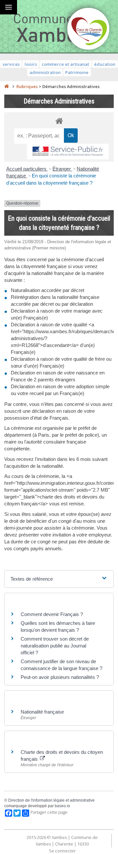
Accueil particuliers (27, 169)
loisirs (31, 64)
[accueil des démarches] (59, 121)
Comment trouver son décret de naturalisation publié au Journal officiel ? (55, 645)
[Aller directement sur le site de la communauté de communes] (88, 29)
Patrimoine (76, 72)
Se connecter (62, 851)
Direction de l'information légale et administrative (51, 800)
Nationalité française (42, 712)
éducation (104, 64)
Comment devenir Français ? (52, 614)
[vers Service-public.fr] (68, 152)
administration (45, 72)
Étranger (62, 169)
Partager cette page (49, 812)
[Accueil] (6, 86)
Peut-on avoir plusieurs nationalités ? (60, 677)
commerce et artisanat (65, 64)
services (11, 64)
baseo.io (62, 806)
